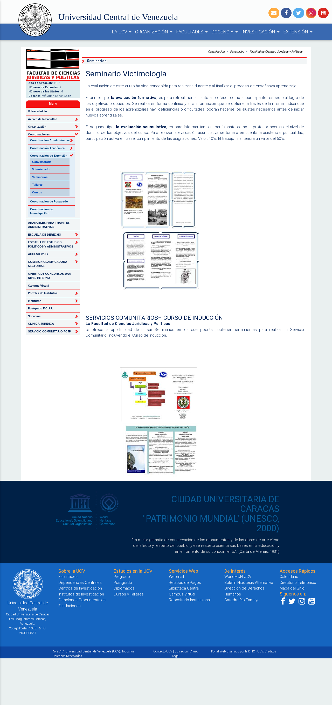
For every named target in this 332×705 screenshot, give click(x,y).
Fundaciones (69, 605)
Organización (216, 51)
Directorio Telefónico (298, 582)
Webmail (176, 576)
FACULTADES (192, 32)
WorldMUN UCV (237, 576)
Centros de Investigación (80, 588)
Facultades (237, 51)
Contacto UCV (162, 651)
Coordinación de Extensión (48, 155)
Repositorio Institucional (190, 599)
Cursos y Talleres (129, 594)
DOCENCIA (225, 32)
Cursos (37, 192)
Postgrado (123, 582)
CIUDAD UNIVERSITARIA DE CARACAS (225, 504)
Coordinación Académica (47, 148)
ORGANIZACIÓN (154, 32)
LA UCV (122, 32)
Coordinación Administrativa (50, 140)
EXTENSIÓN (298, 32)
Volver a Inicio (37, 111)
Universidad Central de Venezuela (118, 17)
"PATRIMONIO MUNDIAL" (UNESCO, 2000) (211, 523)
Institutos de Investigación (81, 594)
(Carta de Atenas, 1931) (258, 551)
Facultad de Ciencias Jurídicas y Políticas (276, 51)
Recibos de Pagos (185, 582)
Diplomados (124, 588)
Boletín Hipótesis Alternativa (248, 582)
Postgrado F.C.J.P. (40, 308)
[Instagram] (311, 13)
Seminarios (39, 177)
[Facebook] (286, 13)
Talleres (37, 184)
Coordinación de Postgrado (49, 201)
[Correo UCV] (273, 13)
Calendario (289, 576)
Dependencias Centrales (80, 582)
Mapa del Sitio (292, 588)
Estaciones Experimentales (82, 599)
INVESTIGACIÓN (261, 32)
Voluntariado (41, 169)
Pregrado (122, 576)
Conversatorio (42, 161)
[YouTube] (323, 13)
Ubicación (181, 651)
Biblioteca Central (184, 588)
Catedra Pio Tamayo (242, 599)
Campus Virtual (38, 285)
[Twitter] (298, 13)
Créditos (270, 651)
